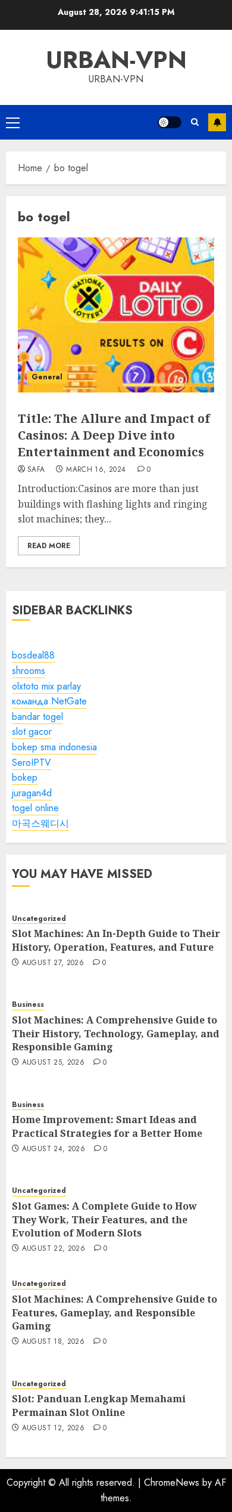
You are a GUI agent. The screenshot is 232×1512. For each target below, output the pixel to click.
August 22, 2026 (53, 1249)
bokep (24, 777)
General (47, 377)
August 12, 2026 (53, 1428)
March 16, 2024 (96, 470)
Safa (36, 470)
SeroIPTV (31, 762)
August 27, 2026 (53, 963)
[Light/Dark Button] (169, 122)
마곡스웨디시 (40, 823)
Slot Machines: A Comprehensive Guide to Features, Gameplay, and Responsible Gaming (114, 1312)
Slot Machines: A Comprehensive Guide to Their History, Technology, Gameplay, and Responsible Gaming (116, 1033)
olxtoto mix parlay (46, 686)
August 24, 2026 (53, 1149)
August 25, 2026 (53, 1063)
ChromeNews (171, 1482)
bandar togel (37, 716)
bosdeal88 (33, 655)
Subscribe (217, 122)
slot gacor (32, 731)
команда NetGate (49, 701)
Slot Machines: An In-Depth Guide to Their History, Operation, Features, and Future (116, 940)
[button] (13, 122)
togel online (35, 808)
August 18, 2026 (53, 1342)
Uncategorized (39, 919)
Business (28, 1005)
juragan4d (32, 793)
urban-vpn (116, 59)
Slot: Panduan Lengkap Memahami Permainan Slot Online (99, 1405)
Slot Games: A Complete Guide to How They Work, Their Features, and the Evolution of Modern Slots (104, 1219)
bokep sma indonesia (54, 747)
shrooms (28, 671)
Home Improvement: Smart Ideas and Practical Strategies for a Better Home (107, 1126)
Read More (48, 545)
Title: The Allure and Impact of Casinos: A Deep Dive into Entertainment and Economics (114, 435)
